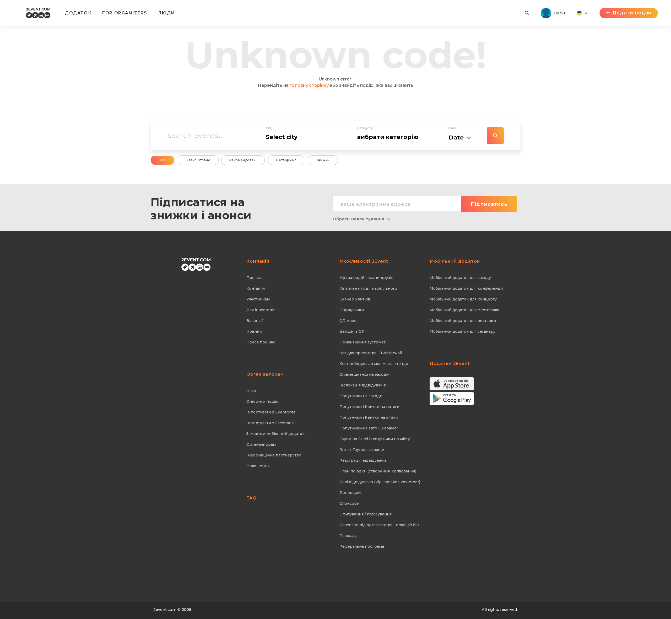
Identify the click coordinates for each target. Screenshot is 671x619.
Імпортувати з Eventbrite (271, 412)
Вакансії (254, 320)
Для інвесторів (260, 310)
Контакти (255, 288)
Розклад (347, 535)
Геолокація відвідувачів (362, 385)
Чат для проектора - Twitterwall (370, 353)
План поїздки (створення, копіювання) (377, 471)
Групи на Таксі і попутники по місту (374, 439)
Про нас (254, 277)
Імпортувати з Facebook (270, 423)
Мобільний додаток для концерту (463, 299)
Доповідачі (350, 492)
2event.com (164, 609)
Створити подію (262, 401)
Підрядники (351, 310)
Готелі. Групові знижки (361, 449)
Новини (254, 331)
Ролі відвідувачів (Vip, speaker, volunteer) (379, 482)
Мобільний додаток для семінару (462, 331)
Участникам (258, 299)
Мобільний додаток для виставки (463, 320)
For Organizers (124, 12)
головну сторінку (310, 85)
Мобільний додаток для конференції (466, 288)
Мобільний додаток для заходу (460, 277)
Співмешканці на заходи (364, 374)
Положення (257, 466)
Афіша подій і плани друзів (366, 277)
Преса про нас (260, 342)
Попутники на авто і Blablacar (368, 428)
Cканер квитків (354, 299)
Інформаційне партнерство (273, 455)
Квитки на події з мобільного (368, 288)
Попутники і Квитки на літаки (368, 417)
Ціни (251, 390)
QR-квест (348, 320)
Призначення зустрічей (362, 342)
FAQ (251, 498)
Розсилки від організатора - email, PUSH (379, 525)
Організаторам (261, 444)
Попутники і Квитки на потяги (369, 406)
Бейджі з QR (352, 331)
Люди (166, 12)
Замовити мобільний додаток (275, 433)
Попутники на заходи (360, 396)
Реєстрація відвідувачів (363, 460)
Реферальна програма (361, 546)
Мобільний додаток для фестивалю (464, 310)
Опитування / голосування (365, 514)
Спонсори (349, 503)
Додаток (78, 12)
